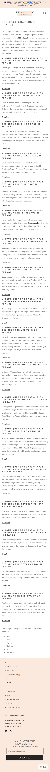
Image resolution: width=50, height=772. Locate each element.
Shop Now (6, 88)
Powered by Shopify (35, 770)
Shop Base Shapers (11, 667)
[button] (4, 13)
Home (6, 663)
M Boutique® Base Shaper (21, 770)
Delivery (7, 695)
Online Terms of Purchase (13, 707)
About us (7, 679)
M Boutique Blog (10, 691)
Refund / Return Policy (12, 699)
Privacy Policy (9, 703)
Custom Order (9, 671)
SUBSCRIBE (24, 758)
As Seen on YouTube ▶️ (12, 675)
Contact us (8, 683)
